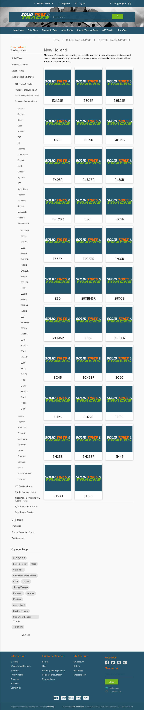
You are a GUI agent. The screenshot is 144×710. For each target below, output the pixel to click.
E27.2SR (25, 230)
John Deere (23, 189)
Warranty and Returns (21, 666)
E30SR (24, 236)
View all (26, 635)
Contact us (16, 688)
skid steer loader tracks (22, 617)
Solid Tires (33, 30)
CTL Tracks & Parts (23, 84)
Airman (21, 108)
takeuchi (18, 626)
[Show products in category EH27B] (88, 399)
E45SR (24, 276)
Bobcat (21, 114)
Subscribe (114, 688)
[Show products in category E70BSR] (88, 241)
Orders (77, 666)
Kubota (21, 206)
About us (15, 679)
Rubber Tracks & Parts (87, 30)
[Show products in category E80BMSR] (88, 280)
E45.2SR (25, 271)
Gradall (21, 171)
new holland (19, 605)
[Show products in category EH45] (119, 439)
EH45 (23, 397)
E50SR (24, 294)
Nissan (21, 416)
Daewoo (21, 148)
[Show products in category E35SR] (88, 122)
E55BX (24, 299)
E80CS (24, 328)
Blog (44, 666)
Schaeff (21, 433)
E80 (22, 317)
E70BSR (24, 305)
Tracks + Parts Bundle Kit (26, 90)
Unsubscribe (115, 691)
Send (111, 682)
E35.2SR (24, 242)
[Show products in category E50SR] (119, 201)
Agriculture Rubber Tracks (26, 506)
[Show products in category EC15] (88, 320)
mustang (17, 599)
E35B (23, 248)
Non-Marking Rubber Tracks (27, 95)
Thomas (21, 456)
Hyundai (21, 177)
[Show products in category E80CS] (119, 280)
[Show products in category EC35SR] (119, 320)
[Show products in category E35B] (58, 122)
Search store (59, 17)
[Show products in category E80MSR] (58, 320)
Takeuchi (22, 444)
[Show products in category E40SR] (58, 162)
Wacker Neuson (25, 473)
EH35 (23, 380)
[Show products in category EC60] (119, 360)
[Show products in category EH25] (58, 399)
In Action (15, 683)
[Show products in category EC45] (58, 360)
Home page (18, 30)
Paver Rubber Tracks (24, 512)
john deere (20, 587)
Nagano (21, 217)
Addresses (78, 670)
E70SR (24, 311)
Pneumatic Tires (49, 30)
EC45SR (24, 357)
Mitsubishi (22, 212)
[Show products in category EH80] (88, 478)
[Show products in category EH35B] (58, 439)
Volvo (20, 467)
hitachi (26, 581)
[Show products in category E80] (58, 280)
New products (48, 679)
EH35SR (24, 391)
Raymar (21, 421)
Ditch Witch (23, 154)
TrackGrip (122, 30)
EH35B (24, 386)
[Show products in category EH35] (119, 399)
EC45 (23, 351)
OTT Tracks (107, 30)
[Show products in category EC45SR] (88, 360)
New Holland (23, 223)
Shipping (15, 670)
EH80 (23, 409)
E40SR (24, 265)
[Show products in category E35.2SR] (119, 83)
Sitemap (15, 662)
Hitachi (21, 131)
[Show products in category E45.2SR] (88, 162)
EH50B (24, 403)
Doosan (21, 160)
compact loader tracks (24, 575)
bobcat (19, 558)
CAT (20, 137)
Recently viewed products (53, 670)
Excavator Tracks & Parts (112, 40)
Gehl (20, 166)
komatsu (17, 593)
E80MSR (24, 334)
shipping (50, 707)
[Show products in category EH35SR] (88, 439)
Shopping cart (80, 675)
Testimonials (18, 538)
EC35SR (24, 345)
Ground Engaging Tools (23, 532)
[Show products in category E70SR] (119, 241)
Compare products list (52, 675)
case (33, 564)
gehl (15, 581)
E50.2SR (24, 282)
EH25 (23, 368)
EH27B (24, 374)
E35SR (24, 253)
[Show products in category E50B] (88, 201)
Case (20, 126)
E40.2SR (25, 259)
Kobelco (21, 194)
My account (79, 662)
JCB (19, 183)
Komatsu (22, 200)
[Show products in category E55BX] (58, 241)
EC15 (23, 340)
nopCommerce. (78, 707)
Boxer (20, 120)
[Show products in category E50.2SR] (58, 201)
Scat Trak (22, 427)
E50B (23, 288)
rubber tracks (20, 611)
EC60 (23, 363)
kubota (30, 593)
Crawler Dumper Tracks (25, 492)
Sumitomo (22, 439)
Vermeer (22, 462)
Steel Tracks (67, 30)
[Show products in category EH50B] (58, 478)
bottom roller (20, 564)
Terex (20, 450)
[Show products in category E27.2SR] (58, 83)
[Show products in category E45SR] (119, 162)
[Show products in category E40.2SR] (119, 122)
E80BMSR (25, 322)
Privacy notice (17, 675)
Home (56, 40)
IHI (19, 143)
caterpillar (18, 570)
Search (45, 662)
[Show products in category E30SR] (88, 83)
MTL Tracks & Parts (23, 486)
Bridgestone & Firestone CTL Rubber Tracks (27, 499)
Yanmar (21, 479)
